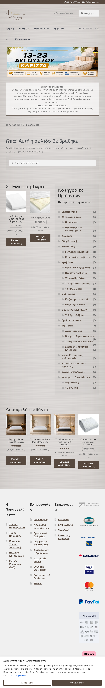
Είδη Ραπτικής (70, 241)
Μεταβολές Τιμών (40, 560)
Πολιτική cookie (18, 675)
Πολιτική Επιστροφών (16, 554)
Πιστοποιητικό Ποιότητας (42, 576)
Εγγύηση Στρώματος (40, 568)
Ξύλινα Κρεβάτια (75, 278)
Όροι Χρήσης (41, 519)
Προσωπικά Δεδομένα (40, 535)
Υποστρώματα (73, 288)
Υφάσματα (71, 387)
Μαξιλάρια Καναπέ (76, 299)
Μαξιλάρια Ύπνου (75, 304)
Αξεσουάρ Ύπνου (71, 216)
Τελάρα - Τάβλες (75, 315)
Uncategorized (69, 211)
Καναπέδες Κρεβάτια (77, 257)
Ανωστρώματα (73, 330)
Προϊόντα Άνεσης (71, 320)
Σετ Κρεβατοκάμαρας (77, 283)
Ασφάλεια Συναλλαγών (41, 526)
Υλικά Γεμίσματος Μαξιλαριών (72, 356)
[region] (52, 672)
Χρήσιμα (59, 28)
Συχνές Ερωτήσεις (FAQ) (15, 564)
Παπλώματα (72, 222)
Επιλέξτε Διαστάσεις (16, 242)
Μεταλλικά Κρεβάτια (77, 267)
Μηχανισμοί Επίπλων (74, 309)
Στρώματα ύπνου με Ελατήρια (76, 348)
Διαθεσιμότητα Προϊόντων (41, 551)
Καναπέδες (68, 246)
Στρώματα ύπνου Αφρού (79, 341)
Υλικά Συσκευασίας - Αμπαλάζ (74, 365)
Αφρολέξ (67, 235)
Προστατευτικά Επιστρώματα (73, 229)
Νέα (8, 39)
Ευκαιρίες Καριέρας (64, 537)
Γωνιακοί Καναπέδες (77, 251)
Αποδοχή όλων (77, 682)
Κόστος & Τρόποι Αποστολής (15, 544)
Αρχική (10, 28)
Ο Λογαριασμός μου (63, 12)
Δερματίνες (72, 382)
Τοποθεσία (64, 530)
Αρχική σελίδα (16, 124)
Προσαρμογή (27, 682)
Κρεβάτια (67, 262)
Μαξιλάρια (68, 293)
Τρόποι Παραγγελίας (17, 526)
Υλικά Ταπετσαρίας (73, 371)
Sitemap (38, 583)
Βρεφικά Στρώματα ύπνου (80, 336)
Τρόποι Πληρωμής (15, 534)
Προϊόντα (39, 28)
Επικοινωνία (22, 39)
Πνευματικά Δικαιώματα (41, 543)
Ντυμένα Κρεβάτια (76, 272)
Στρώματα (67, 325)
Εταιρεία (24, 28)
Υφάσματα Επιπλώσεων (76, 377)
